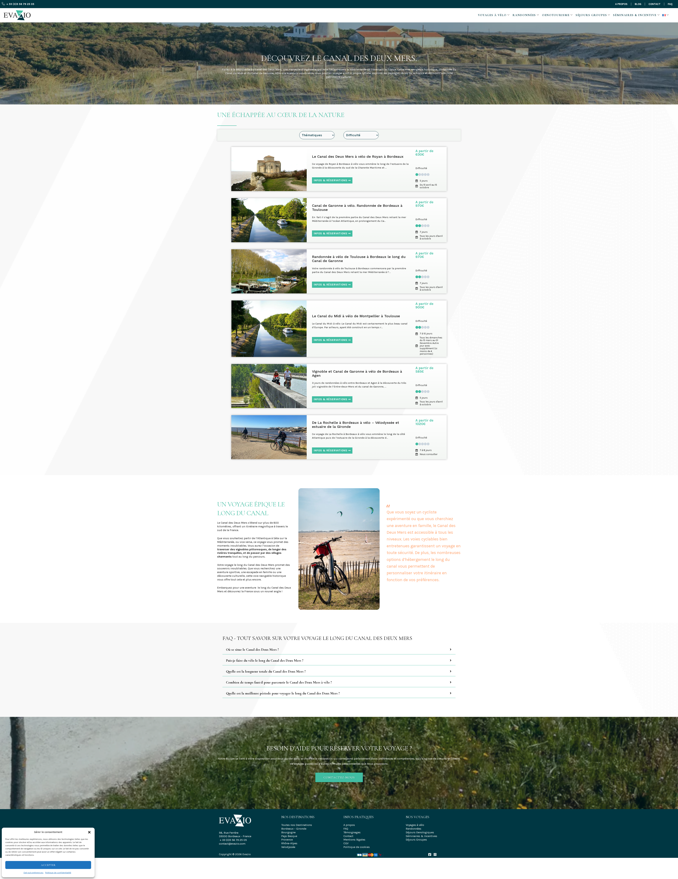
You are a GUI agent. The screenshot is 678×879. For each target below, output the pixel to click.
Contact (655, 4)
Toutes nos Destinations (296, 825)
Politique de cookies (356, 847)
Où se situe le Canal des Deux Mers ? (252, 650)
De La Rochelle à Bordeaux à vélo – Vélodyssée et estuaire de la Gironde (355, 424)
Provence (287, 839)
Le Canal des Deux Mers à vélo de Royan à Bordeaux (357, 156)
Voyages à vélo (492, 15)
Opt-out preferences (33, 872)
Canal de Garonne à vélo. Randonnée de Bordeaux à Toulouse (357, 207)
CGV (346, 843)
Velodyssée (288, 847)
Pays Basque (289, 836)
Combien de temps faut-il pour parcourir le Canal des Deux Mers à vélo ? (279, 682)
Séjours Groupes (591, 15)
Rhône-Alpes (289, 843)
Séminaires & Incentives (421, 836)
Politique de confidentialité (58, 872)
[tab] (339, 649)
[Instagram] (435, 854)
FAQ (670, 4)
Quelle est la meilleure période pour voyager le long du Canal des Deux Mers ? (283, 693)
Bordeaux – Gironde (293, 828)
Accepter (48, 865)
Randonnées (524, 15)
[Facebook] (429, 854)
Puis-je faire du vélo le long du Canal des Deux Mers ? (264, 661)
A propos (621, 4)
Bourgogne (288, 832)
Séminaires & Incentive (634, 15)
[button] (89, 832)
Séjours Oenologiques (420, 832)
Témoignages (352, 832)
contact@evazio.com (232, 843)
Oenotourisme (555, 15)
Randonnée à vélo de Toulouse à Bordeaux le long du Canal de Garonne (359, 259)
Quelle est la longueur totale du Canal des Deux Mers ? (266, 671)
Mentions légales (354, 839)
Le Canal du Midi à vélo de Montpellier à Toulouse (356, 316)
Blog (638, 4)
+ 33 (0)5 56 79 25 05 (233, 840)
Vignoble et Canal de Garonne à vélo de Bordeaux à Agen (357, 373)
